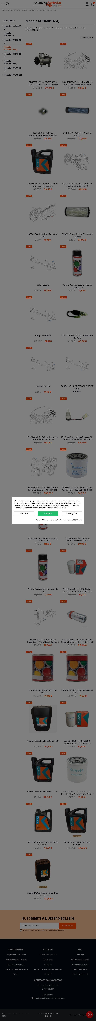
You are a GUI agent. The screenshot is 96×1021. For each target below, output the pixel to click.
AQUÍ (58, 505)
